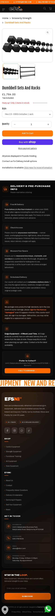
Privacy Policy (16, 612)
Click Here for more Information (38, 168)
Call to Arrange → (27, 370)
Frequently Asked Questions (17, 490)
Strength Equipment (13, 452)
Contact (9, 485)
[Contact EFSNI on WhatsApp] (22, 430)
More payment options (27, 148)
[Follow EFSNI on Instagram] (14, 430)
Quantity (5, 124)
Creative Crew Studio (43, 607)
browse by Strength (21, 18)
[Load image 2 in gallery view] (27, 71)
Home (5, 18)
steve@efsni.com (23, 2)
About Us (9, 481)
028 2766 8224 (18, 539)
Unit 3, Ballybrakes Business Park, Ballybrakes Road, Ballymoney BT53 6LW (27, 528)
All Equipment (11, 461)
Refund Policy (26, 612)
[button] (4, 9)
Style (4, 108)
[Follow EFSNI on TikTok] (29, 430)
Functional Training (13, 456)
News (8, 510)
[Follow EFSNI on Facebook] (7, 430)
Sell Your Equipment (13, 505)
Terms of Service (38, 612)
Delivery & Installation (14, 495)
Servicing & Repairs (13, 500)
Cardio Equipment (13, 447)
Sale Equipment (12, 466)
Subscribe (27, 596)
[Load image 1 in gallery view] (10, 71)
